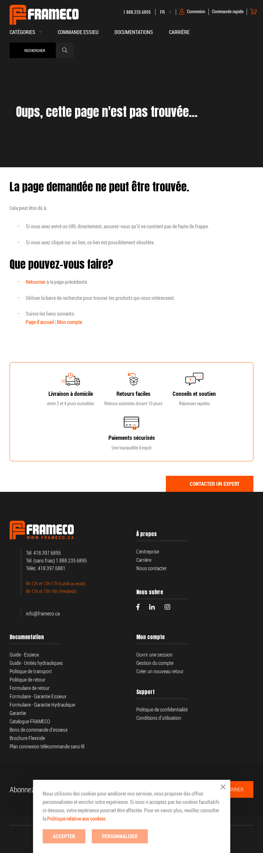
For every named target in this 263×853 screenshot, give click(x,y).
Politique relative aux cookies (76, 818)
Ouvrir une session (154, 654)
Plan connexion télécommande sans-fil (47, 746)
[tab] (209, 484)
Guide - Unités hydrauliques (36, 662)
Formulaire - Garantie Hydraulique (42, 704)
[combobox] (34, 50)
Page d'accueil (40, 322)
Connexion (196, 11)
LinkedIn (152, 607)
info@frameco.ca (43, 613)
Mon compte (69, 322)
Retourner (36, 281)
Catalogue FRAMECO (30, 721)
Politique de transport (31, 671)
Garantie (18, 713)
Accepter (64, 836)
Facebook (138, 607)
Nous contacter (151, 568)
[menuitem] (78, 35)
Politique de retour (28, 679)
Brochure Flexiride (27, 738)
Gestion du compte (155, 662)
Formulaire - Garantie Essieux (38, 696)
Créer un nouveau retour (160, 671)
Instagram (167, 607)
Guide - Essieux (24, 654)
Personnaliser (120, 836)
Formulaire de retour (30, 688)
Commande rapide (227, 11)
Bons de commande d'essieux (39, 729)
